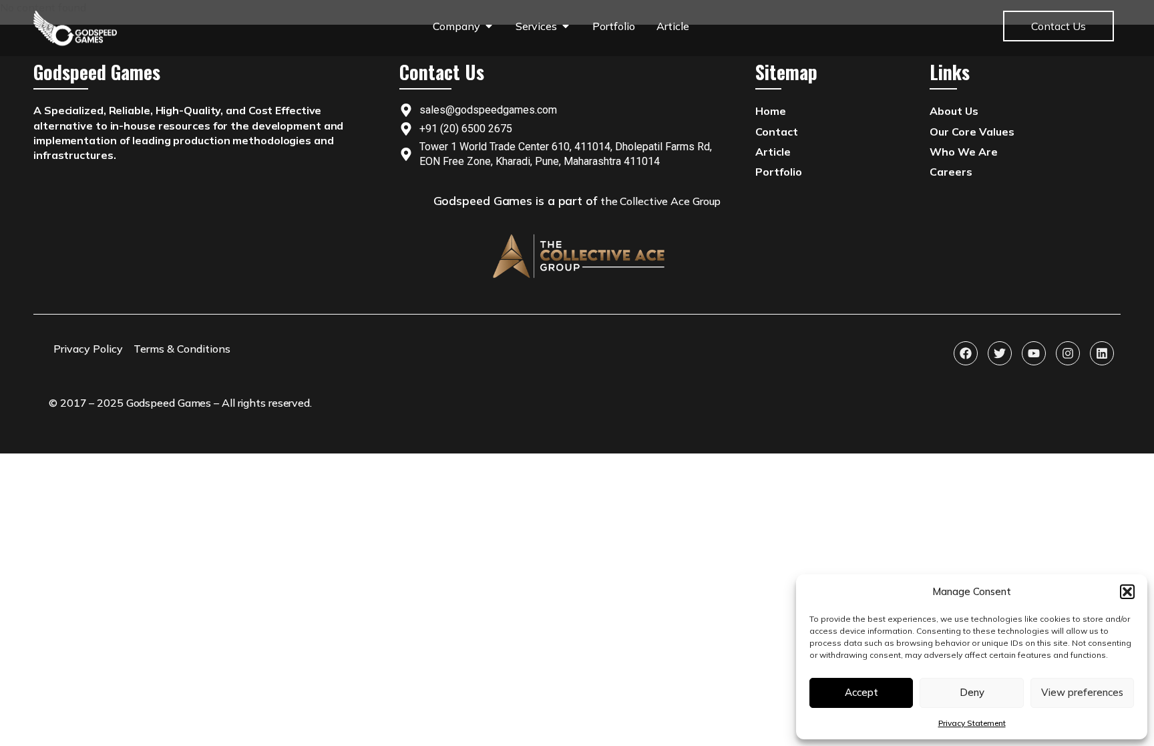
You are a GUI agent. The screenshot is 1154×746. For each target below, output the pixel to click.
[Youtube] (1034, 353)
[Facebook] (966, 353)
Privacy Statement (972, 723)
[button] (1127, 591)
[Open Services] (565, 26)
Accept (861, 692)
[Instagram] (1068, 353)
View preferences (1082, 692)
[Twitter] (1000, 353)
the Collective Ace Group (660, 201)
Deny (972, 692)
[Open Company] (489, 26)
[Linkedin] (1102, 353)
